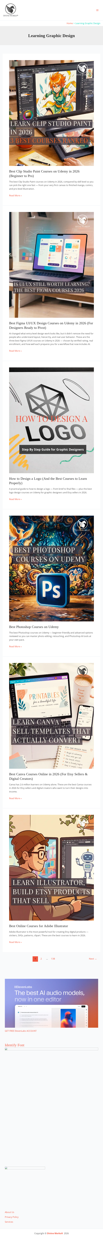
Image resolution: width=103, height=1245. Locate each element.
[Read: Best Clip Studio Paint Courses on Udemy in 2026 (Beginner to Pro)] (51, 112)
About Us (9, 1212)
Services (9, 1221)
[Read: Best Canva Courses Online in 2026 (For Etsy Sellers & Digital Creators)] (51, 715)
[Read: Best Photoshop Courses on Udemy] (51, 568)
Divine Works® (55, 1233)
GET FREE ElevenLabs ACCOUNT (21, 1030)
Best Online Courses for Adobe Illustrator (38, 926)
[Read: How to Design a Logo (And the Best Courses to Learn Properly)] (51, 420)
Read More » (15, 195)
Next (93, 958)
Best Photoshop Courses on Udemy (34, 627)
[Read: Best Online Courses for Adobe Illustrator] (51, 867)
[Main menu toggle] (97, 10)
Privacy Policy (12, 1217)
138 (53, 958)
